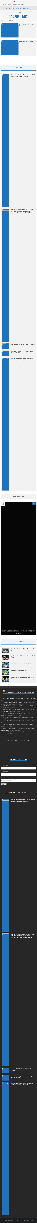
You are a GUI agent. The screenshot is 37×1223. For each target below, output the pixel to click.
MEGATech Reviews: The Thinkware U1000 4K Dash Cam (19, 698)
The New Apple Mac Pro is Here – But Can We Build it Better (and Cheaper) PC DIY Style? (23, 75)
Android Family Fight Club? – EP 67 (19, 670)
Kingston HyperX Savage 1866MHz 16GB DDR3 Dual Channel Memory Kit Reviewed (22, 359)
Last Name (4, 771)
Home (2, 20)
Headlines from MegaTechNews (21, 692)
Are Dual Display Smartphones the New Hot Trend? (18, 724)
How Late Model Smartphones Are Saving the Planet (18, 717)
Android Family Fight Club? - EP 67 (20, 8)
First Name (4, 765)
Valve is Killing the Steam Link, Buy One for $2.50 (17, 732)
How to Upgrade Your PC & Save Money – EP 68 (22, 663)
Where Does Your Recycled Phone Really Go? (16, 721)
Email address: (5, 778)
